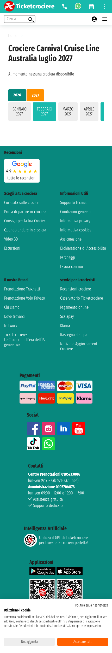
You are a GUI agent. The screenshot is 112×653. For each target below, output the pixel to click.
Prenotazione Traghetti (22, 289)
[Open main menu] (105, 19)
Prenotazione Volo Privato (24, 298)
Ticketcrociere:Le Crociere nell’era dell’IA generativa (24, 339)
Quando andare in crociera (25, 230)
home (12, 35)
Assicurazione (71, 239)
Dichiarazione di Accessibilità (83, 248)
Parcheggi (67, 257)
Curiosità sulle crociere (22, 202)
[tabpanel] (56, 112)
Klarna (65, 325)
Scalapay (67, 316)
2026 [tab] (17, 94)
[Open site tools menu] (105, 6)
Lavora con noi (71, 266)
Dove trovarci (14, 316)
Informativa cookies (75, 230)
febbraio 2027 (44, 111)
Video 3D (11, 239)
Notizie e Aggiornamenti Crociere (79, 346)
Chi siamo (12, 307)
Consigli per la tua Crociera (25, 220)
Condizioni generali (75, 211)
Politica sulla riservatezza (91, 605)
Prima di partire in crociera (25, 211)
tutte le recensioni (21, 178)
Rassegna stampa (73, 334)
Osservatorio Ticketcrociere (81, 298)
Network (10, 325)
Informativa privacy (75, 220)
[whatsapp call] (78, 6)
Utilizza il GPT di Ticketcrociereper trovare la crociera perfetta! (63, 540)
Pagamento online (74, 307)
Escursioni (12, 248)
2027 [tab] (35, 95)
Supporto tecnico (74, 202)
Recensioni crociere (75, 289)
